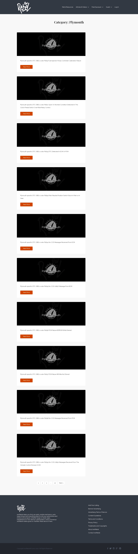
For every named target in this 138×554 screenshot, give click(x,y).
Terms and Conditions (95, 519)
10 (55, 483)
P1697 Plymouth (51, 359)
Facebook (107, 548)
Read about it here (46, 521)
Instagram (114, 548)
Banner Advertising (94, 509)
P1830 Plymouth (51, 89)
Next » (61, 483)
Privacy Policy (92, 522)
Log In (117, 7)
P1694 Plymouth (51, 227)
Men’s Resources (67, 7)
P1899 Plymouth (51, 180)
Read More (26, 67)
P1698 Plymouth (51, 403)
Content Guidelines (94, 516)
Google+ (117, 548)
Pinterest (120, 548)
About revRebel (93, 529)
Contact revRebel (94, 533)
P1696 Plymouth (51, 315)
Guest (108, 7)
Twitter (110, 548)
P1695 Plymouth (51, 271)
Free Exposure (96, 7)
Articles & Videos (81, 7)
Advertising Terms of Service (97, 512)
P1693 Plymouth (51, 136)
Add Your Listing (93, 505)
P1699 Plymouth (51, 447)
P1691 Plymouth (51, 45)
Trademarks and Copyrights (97, 526)
